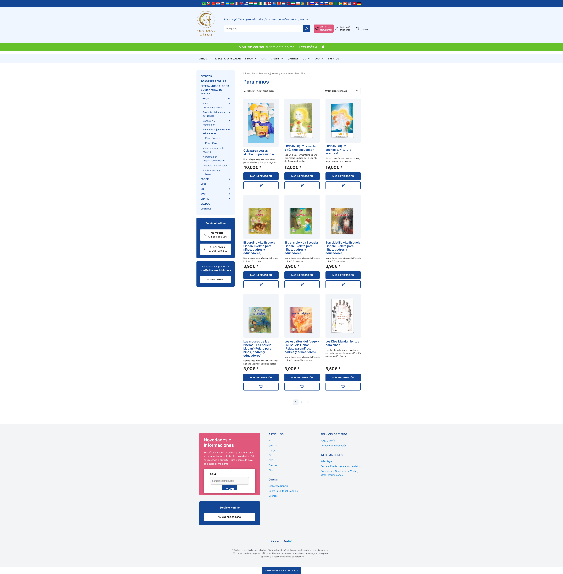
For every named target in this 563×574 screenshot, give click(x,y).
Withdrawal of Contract (281, 570)
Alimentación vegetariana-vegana (214, 158)
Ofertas (293, 58)
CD (304, 58)
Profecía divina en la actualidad (214, 114)
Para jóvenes (212, 138)
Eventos (333, 58)
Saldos (205, 203)
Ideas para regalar (228, 58)
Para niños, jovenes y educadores (276, 73)
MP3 (264, 58)
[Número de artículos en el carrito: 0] (357, 28)
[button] (261, 185)
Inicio (246, 73)
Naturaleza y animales (215, 165)
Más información (261, 176)
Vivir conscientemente (212, 105)
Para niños (211, 143)
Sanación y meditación (209, 122)
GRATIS (275, 58)
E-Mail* (213, 474)
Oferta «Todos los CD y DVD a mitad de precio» (215, 90)
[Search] (306, 28)
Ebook (249, 58)
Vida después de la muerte (213, 150)
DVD (317, 58)
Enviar (229, 489)
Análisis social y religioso (212, 172)
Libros (203, 58)
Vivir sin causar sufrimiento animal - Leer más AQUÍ (281, 47)
